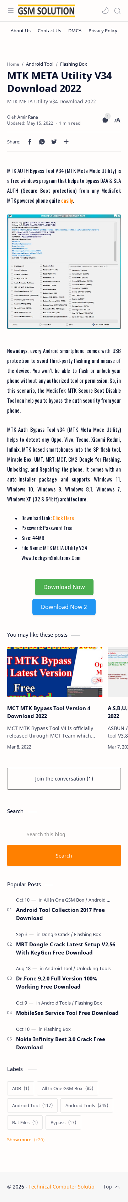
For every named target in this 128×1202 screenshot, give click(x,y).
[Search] (117, 10)
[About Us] (21, 31)
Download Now (64, 587)
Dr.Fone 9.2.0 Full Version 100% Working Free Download (56, 982)
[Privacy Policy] (103, 31)
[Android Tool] (60, 968)
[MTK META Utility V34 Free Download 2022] (64, 271)
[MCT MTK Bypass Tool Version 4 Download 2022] (54, 672)
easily (66, 200)
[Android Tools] (103, 900)
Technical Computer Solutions (64, 1186)
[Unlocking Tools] (93, 968)
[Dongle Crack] (57, 934)
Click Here (63, 518)
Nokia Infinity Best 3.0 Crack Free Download (60, 1043)
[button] (105, 10)
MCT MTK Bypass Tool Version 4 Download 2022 (48, 712)
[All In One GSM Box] (65, 900)
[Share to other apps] (66, 141)
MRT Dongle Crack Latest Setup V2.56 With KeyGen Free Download (65, 948)
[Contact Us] (49, 31)
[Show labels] (27, 1139)
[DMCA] (74, 31)
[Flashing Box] (87, 934)
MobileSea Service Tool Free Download (67, 1012)
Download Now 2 (64, 607)
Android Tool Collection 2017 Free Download (60, 913)
